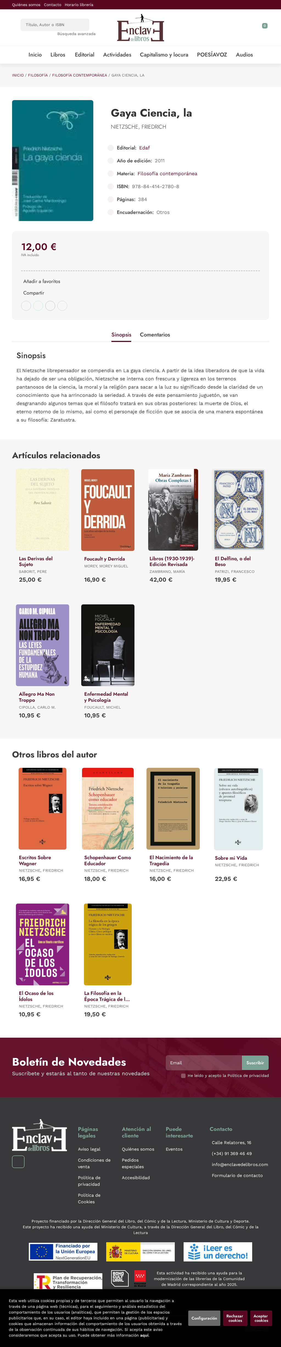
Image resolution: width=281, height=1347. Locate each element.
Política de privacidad (89, 1181)
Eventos (174, 1149)
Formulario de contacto (237, 1175)
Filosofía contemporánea (79, 75)
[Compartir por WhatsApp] (38, 306)
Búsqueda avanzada (76, 34)
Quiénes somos (26, 5)
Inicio (18, 75)
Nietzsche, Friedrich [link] (138, 127)
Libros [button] (57, 55)
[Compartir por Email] (50, 306)
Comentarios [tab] (155, 335)
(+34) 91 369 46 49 (232, 1153)
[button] (263, 27)
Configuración (204, 1318)
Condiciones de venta (94, 1163)
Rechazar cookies (235, 1318)
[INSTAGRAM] (18, 1162)
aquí (144, 1335)
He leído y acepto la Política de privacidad (228, 1075)
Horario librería (79, 5)
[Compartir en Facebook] (26, 306)
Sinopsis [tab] (121, 335)
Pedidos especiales (133, 1163)
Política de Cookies (89, 1198)
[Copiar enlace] (62, 306)
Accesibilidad (136, 1177)
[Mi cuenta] (267, 27)
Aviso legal (89, 1149)
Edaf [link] (144, 148)
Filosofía (38, 75)
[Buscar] (80, 25)
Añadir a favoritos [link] (41, 281)
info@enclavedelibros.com (240, 1164)
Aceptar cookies (261, 1318)
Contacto (52, 5)
